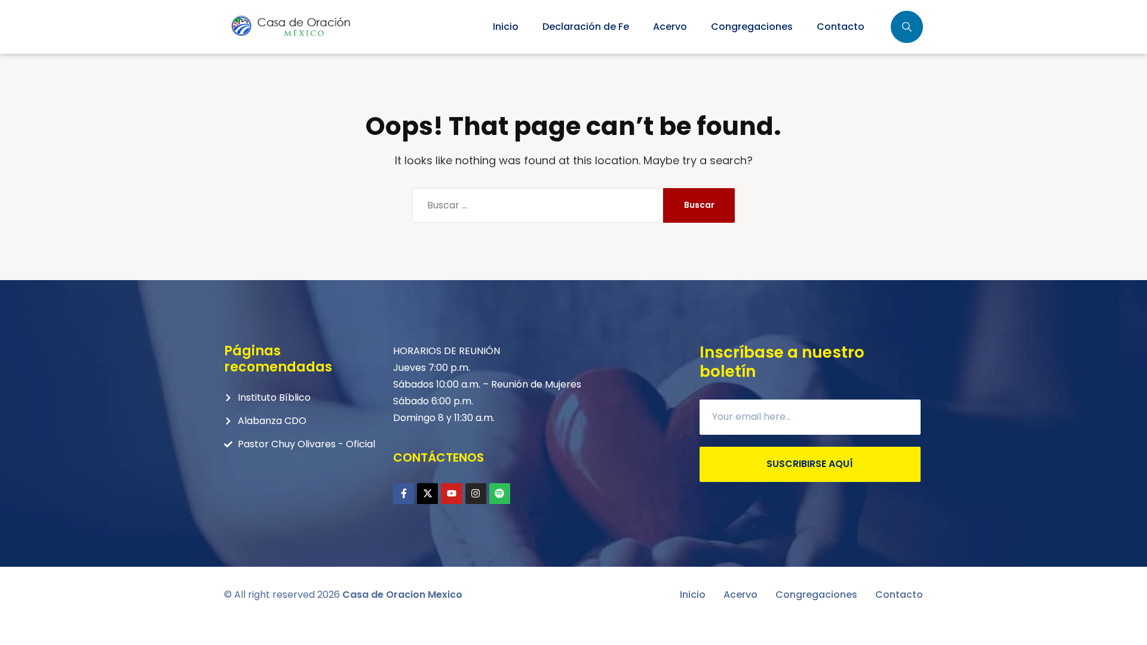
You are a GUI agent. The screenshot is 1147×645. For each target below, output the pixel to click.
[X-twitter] (427, 493)
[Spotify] (499, 493)
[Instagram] (475, 493)
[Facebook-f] (403, 493)
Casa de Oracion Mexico (402, 594)
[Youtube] (451, 493)
